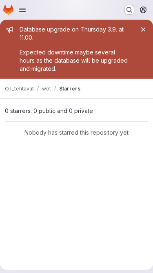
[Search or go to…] (129, 10)
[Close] (143, 29)
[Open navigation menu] (22, 9)
